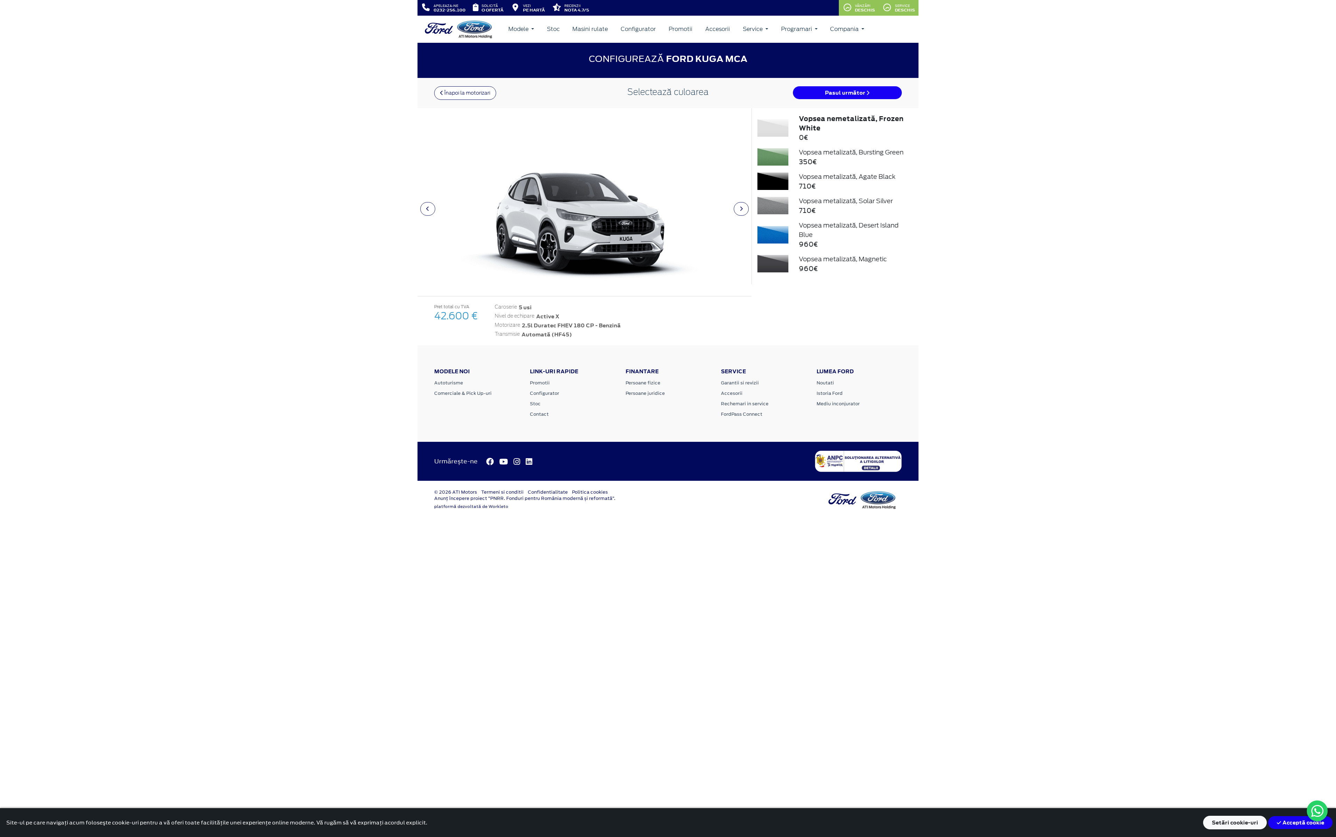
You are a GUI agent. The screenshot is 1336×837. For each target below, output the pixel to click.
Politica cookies (590, 492)
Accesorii (717, 29)
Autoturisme (448, 383)
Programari (797, 29)
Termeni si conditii (502, 492)
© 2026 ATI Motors (455, 492)
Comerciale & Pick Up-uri (463, 393)
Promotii (680, 29)
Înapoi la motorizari (466, 93)
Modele (519, 29)
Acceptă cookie (1302, 822)
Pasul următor (845, 92)
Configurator (638, 29)
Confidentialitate (548, 492)
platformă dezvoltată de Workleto (471, 506)
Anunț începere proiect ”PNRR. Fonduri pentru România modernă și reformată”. (524, 498)
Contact (539, 414)
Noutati (825, 383)
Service (753, 29)
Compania (845, 29)
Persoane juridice (645, 393)
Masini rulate (590, 29)
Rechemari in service (745, 403)
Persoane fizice (643, 383)
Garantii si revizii (740, 383)
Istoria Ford (830, 393)
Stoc (553, 29)
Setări (1235, 822)
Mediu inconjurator (838, 403)
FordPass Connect (741, 414)
